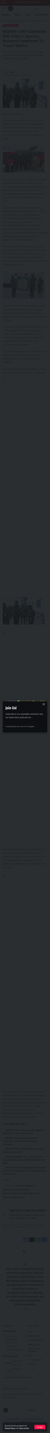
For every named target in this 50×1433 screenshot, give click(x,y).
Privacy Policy (10, 1428)
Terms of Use (24, 1428)
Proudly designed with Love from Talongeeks (20, 726)
